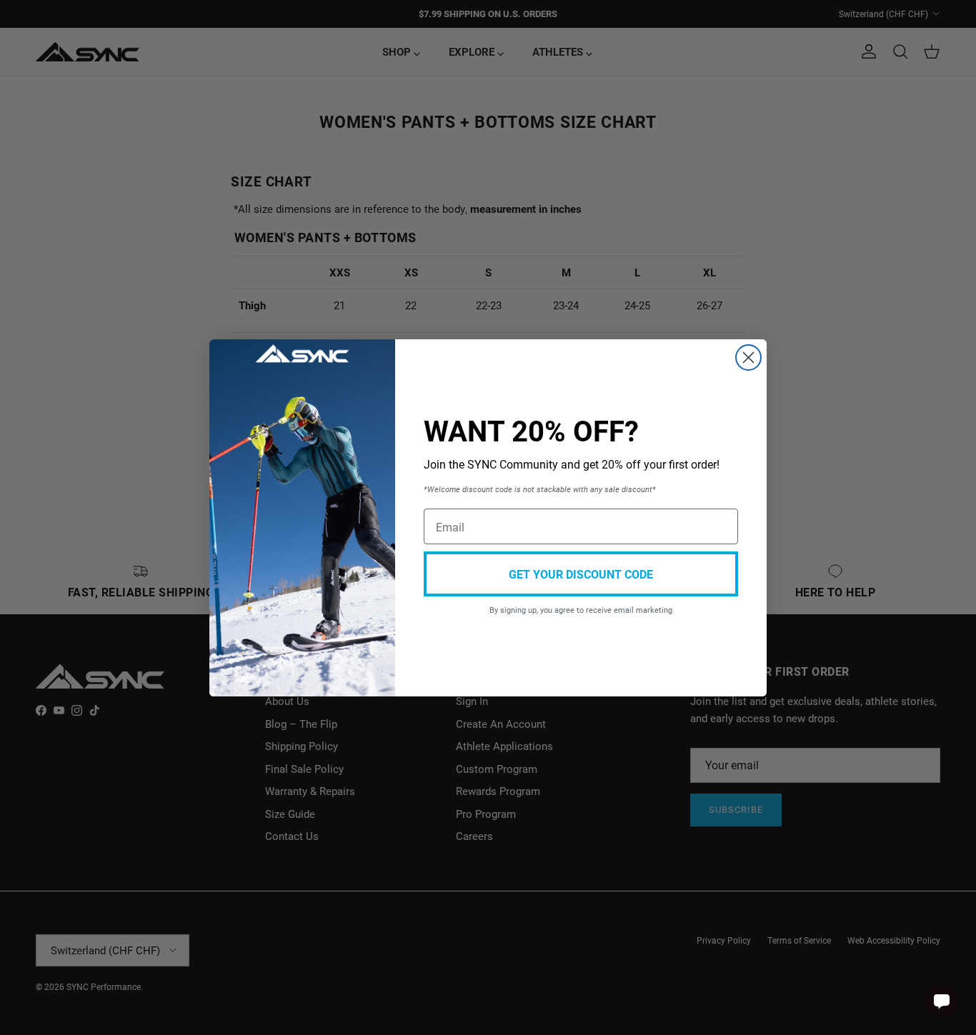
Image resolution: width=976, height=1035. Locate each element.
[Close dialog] (748, 357)
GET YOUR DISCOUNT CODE (581, 573)
